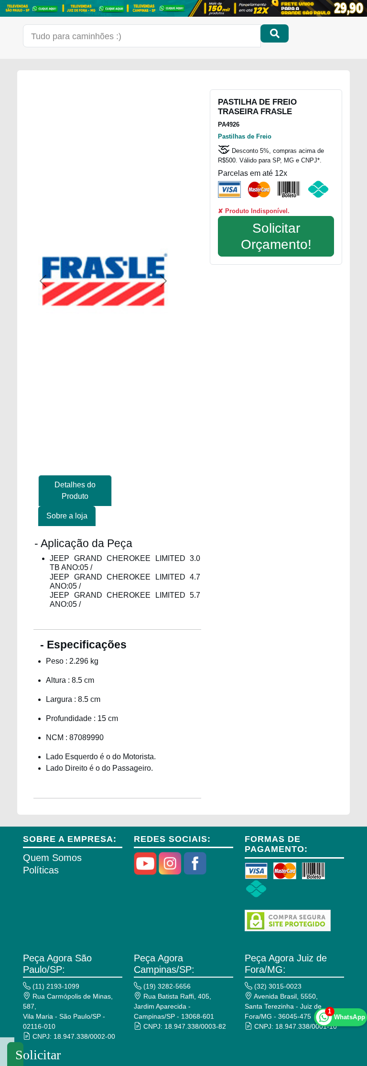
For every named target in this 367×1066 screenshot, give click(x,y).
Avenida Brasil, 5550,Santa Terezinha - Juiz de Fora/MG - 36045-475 (283, 1006)
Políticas (41, 870)
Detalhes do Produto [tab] (75, 490)
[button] (43, 281)
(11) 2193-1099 (55, 986)
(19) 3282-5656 (166, 986)
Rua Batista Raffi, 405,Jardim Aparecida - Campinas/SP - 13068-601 (174, 1006)
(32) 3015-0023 (277, 986)
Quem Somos (52, 857)
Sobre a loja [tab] (66, 516)
